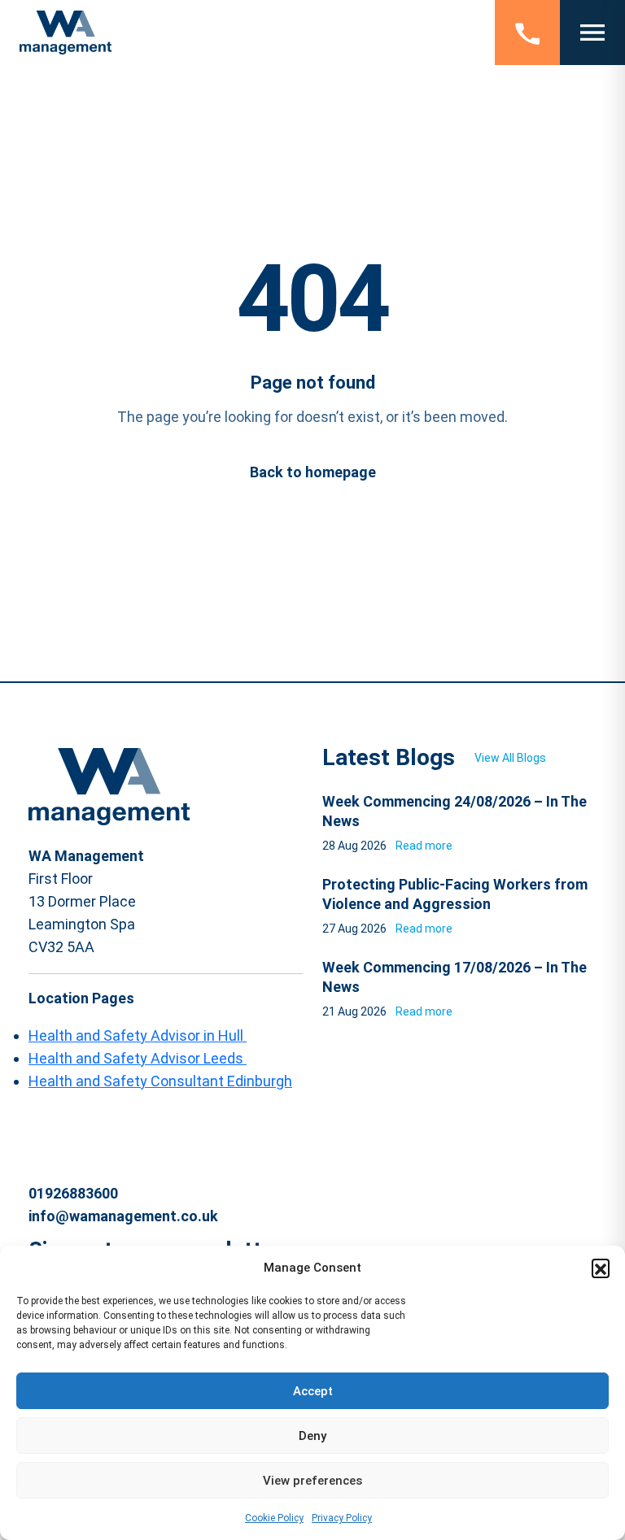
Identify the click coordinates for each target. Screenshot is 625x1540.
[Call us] (527, 32)
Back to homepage (313, 472)
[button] (600, 1267)
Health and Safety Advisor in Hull (137, 1035)
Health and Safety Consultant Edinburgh (160, 1081)
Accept (313, 1391)
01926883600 (73, 1193)
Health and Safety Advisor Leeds (137, 1058)
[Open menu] (592, 32)
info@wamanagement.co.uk (123, 1216)
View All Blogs (510, 757)
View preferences (312, 1480)
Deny (312, 1436)
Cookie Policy (274, 1518)
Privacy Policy (342, 1518)
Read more (424, 845)
